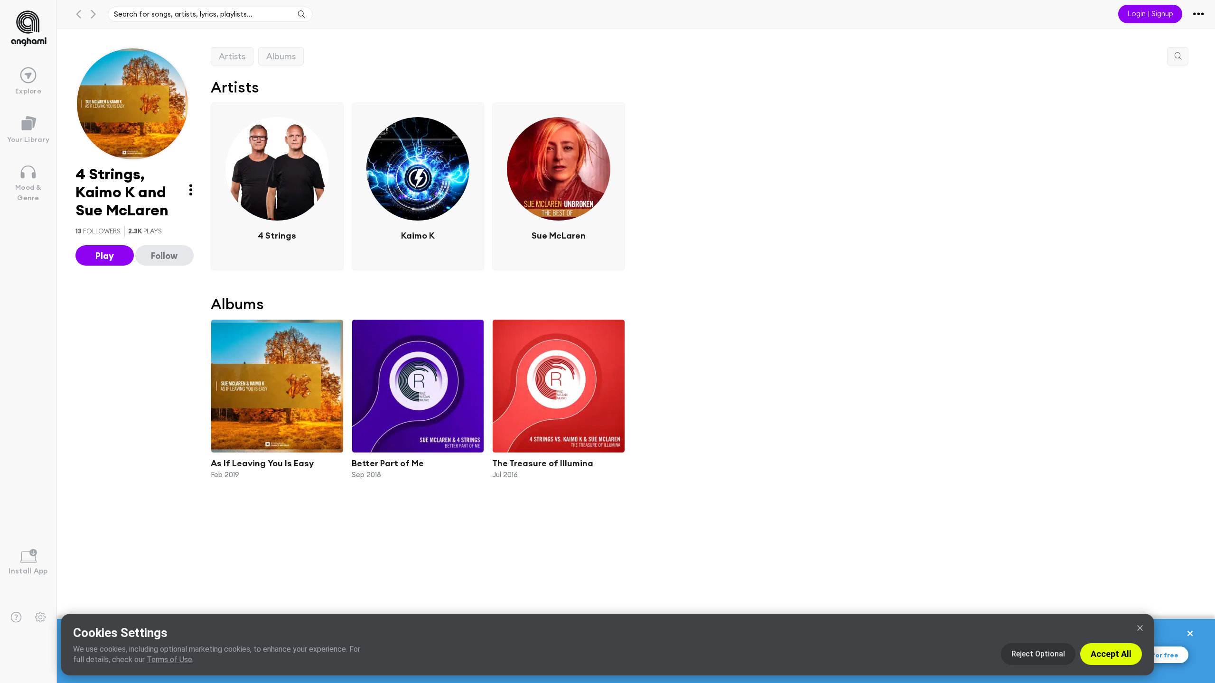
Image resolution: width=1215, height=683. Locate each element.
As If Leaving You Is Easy (262, 462)
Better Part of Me (388, 462)
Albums (281, 56)
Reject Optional (1038, 653)
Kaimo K (418, 235)
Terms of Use (169, 659)
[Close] (1140, 628)
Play (104, 255)
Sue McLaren (559, 235)
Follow (164, 255)
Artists (232, 56)
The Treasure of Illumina (542, 462)
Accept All (1111, 654)
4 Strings (277, 235)
